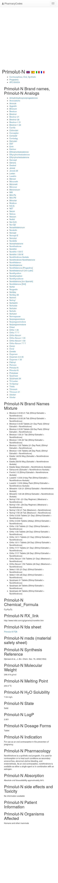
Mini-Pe (12, 195)
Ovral (11, 348)
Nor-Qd (12, 224)
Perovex (12, 365)
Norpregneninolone (17, 321)
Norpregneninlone (17, 319)
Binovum (13, 108)
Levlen (12, 173)
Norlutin (12, 311)
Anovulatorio (14, 100)
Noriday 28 (14, 294)
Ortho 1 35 (14, 329)
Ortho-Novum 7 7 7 (17, 343)
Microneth (13, 181)
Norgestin (13, 289)
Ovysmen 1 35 (15, 359)
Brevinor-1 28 (15, 125)
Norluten (13, 308)
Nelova (12, 214)
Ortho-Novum (15, 335)
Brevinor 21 (14, 116)
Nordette (13, 240)
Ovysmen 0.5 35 (16, 356)
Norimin (12, 297)
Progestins (13, 79)
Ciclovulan (13, 130)
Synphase (13, 375)
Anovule (12, 103)
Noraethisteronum (17, 227)
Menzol (12, 178)
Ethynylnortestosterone (19, 157)
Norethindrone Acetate (19, 257)
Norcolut (13, 238)
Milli (11, 192)
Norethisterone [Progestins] (21, 267)
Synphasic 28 (15, 378)
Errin (11, 146)
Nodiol (12, 219)
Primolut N (13, 367)
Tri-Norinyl (13, 383)
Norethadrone (15, 246)
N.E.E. (12, 205)
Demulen (13, 141)
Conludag (13, 138)
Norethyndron (15, 273)
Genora (12, 162)
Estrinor (12, 149)
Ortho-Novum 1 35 (17, 338)
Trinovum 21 (14, 392)
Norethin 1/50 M (16, 254)
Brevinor (13, 114)
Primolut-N (13, 370)
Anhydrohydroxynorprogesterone (23, 98)
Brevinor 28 (14, 119)
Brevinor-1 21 (15, 122)
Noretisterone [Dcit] (17, 284)
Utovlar (12, 397)
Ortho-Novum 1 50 (17, 340)
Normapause (15, 316)
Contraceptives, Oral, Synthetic (22, 77)
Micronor (13, 187)
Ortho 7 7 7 (14, 332)
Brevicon (13, 111)
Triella (12, 386)
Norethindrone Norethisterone (22, 259)
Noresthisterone (16, 243)
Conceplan (14, 133)
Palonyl (12, 362)
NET (11, 208)
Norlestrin (13, 303)
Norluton (13, 313)
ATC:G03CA (14, 82)
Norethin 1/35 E (16, 251)
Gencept (13, 160)
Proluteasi (13, 373)
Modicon (13, 203)
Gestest (12, 165)
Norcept (12, 232)
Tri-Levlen (13, 381)
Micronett (13, 184)
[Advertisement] (29, 37)
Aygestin (13, 106)
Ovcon (12, 346)
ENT (11, 143)
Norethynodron (15, 276)
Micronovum (14, 189)
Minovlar (13, 200)
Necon (12, 211)
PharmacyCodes (13, 3)
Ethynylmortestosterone (19, 154)
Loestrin (12, 176)
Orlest (12, 327)
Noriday (12, 292)
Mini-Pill (12, 197)
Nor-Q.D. (13, 222)
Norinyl (12, 300)
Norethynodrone (16, 278)
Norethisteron (15, 262)
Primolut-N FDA (10, 631)
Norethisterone (15, 265)
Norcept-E (13, 235)
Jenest (12, 168)
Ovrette (12, 351)
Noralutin (13, 230)
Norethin (13, 249)
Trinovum (13, 389)
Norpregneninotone (17, 324)
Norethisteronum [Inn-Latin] (21, 270)
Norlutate (13, 305)
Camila (12, 127)
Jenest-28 (13, 170)
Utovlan (12, 394)
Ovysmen (13, 354)
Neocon (12, 216)
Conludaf (13, 135)
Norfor (12, 286)
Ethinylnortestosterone (19, 151)
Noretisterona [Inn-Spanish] (21, 281)
